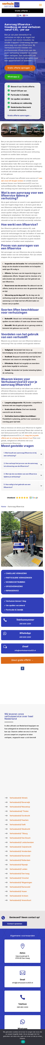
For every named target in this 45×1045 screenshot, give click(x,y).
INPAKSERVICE (12, 591)
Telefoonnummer (25, 619)
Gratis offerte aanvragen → (19, 115)
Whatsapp (12, 77)
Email (25, 646)
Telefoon (22, 1004)
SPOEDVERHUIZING (14, 586)
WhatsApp (25, 633)
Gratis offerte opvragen (19, 68)
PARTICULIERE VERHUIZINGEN (19, 578)
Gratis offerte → (22, 11)
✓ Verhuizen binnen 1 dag (15, 601)
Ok (23, 1042)
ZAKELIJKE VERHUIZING (16, 573)
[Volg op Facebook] (22, 668)
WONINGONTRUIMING (15, 582)
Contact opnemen (14, 924)
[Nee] (42, 1037)
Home (3, 506)
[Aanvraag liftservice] (22, 566)
